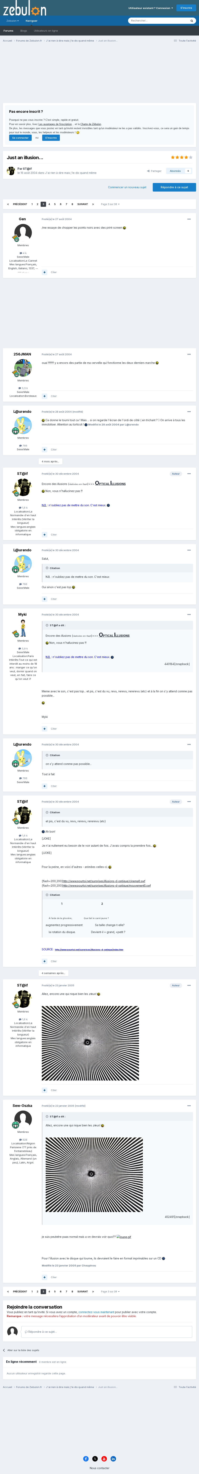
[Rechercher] (192, 21)
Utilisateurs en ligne (46, 30)
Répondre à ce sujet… (42, 1331)
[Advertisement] (48, 75)
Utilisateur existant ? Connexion (149, 8)
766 (24, 445)
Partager (155, 170)
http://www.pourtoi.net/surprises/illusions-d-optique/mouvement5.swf (107, 885)
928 (24, 1139)
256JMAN (22, 354)
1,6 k (24, 507)
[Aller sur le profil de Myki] (23, 628)
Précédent (20, 204)
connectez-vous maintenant (96, 1312)
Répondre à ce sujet (174, 187)
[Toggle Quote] (47, 567)
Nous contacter (99, 1468)
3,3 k (24, 388)
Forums (8, 30)
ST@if (27, 168)
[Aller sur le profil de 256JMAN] (23, 368)
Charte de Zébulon (90, 124)
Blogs (23, 30)
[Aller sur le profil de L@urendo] (23, 425)
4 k (24, 253)
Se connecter (20, 137)
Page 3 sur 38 (109, 204)
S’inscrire (186, 7)
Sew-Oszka (22, 1106)
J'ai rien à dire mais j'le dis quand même (71, 172)
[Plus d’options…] (189, 219)
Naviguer (31, 20)
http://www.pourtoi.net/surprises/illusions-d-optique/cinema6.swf (104, 881)
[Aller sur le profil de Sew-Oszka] (23, 1119)
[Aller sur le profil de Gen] (23, 233)
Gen (22, 219)
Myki (22, 614)
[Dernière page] (93, 204)
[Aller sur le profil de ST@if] (11, 171)
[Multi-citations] (44, 272)
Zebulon (11, 20)
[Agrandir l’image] (124, 227)
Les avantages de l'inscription (55, 124)
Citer (54, 272)
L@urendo (22, 411)
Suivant (82, 204)
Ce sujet (177, 20)
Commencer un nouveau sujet (127, 187)
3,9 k (24, 648)
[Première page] (8, 204)
